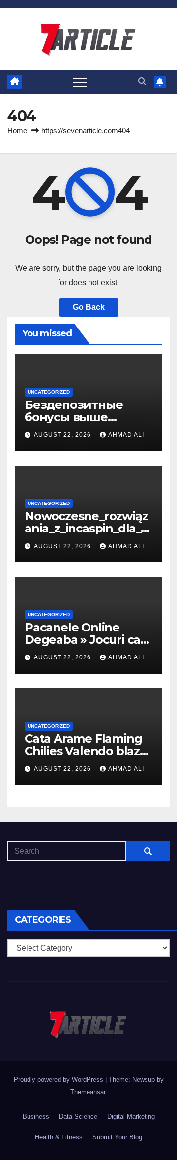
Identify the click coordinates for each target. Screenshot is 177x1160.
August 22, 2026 (63, 434)
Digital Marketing (131, 1116)
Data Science (78, 1116)
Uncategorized (49, 392)
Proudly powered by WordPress (59, 1079)
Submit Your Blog (117, 1137)
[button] (142, 81)
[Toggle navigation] (80, 82)
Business (36, 1116)
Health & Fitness (59, 1137)
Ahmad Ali (126, 434)
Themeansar (87, 1092)
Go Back (89, 307)
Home (17, 130)
